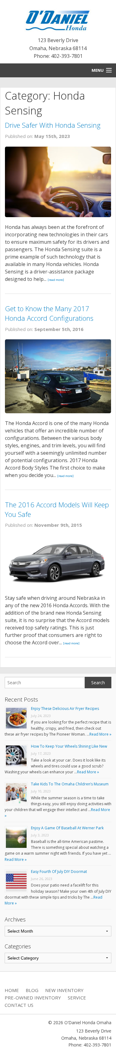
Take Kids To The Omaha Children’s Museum (70, 784)
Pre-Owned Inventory (33, 997)
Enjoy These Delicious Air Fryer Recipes (65, 708)
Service (77, 997)
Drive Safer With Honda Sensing (53, 125)
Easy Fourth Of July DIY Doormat (59, 871)
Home (12, 990)
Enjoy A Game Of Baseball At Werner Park (67, 828)
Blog (32, 990)
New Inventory (64, 990)
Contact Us (19, 1005)
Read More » (100, 734)
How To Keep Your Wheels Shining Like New (69, 746)
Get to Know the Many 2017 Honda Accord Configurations (49, 313)
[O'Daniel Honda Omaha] (58, 19)
